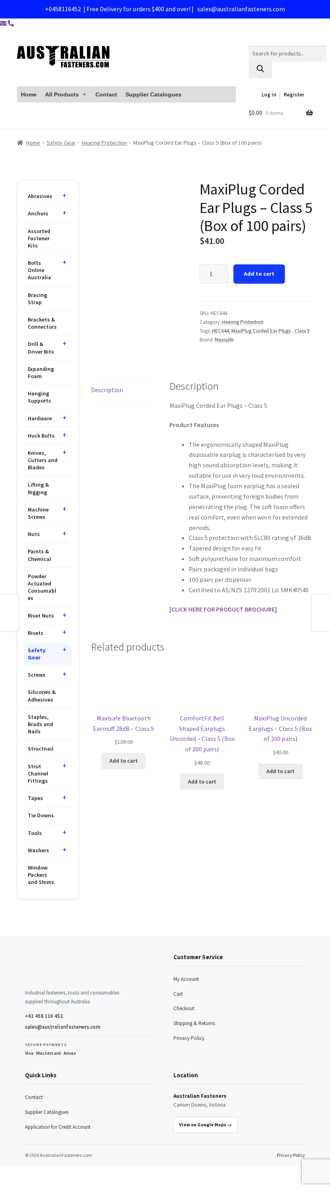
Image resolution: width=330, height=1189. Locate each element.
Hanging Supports (39, 397)
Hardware (40, 418)
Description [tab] (107, 390)
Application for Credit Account (58, 1127)
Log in (269, 94)
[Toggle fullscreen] (28, 1174)
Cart (178, 993)
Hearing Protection (104, 142)
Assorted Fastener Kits (39, 238)
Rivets (35, 632)
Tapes (35, 798)
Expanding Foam (41, 372)
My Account (186, 979)
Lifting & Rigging (38, 488)
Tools (35, 833)
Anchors (38, 213)
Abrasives (40, 196)
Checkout (183, 1008)
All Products (62, 94)
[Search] (260, 70)
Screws (36, 674)
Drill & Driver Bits (41, 347)
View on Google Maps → (205, 1124)
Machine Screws (38, 513)
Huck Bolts (41, 435)
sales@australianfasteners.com (241, 9)
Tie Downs (41, 815)
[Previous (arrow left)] (9, 1185)
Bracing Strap (37, 298)
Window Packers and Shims (41, 875)
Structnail (41, 748)
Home (29, 94)
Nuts (34, 534)
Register (294, 94)
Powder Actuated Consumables (42, 587)
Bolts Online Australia (39, 270)
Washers (38, 850)
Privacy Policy (188, 1038)
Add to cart (259, 273)
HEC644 (220, 330)
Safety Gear (61, 142)
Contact (106, 94)
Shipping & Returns (194, 1023)
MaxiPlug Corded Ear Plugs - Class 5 (270, 330)
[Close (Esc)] (67, 1174)
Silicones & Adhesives (42, 695)
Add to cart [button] (123, 760)
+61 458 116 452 (44, 1016)
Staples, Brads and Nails (40, 724)
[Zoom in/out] (9, 1174)
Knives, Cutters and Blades (43, 460)
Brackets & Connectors (42, 323)
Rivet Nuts (41, 615)
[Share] (48, 1174)
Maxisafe (224, 339)
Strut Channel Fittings (38, 773)
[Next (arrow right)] (28, 1185)
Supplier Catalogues (154, 94)
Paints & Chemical (39, 555)
